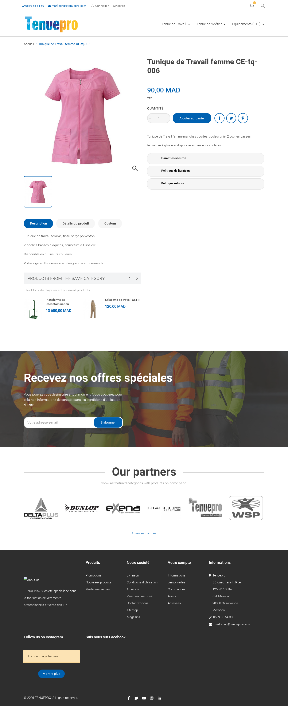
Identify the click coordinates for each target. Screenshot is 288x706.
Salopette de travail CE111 (123, 299)
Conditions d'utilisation (142, 582)
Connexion (102, 5)
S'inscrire (119, 5)
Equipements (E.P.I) (246, 24)
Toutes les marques (144, 533)
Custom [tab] (110, 223)
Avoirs (172, 596)
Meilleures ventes (98, 589)
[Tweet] (231, 118)
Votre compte (179, 562)
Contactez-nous (137, 603)
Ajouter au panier (192, 118)
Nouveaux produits (98, 582)
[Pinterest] (243, 118)
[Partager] (219, 118)
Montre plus (51, 674)
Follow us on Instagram (43, 637)
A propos (133, 589)
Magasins (133, 617)
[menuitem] (176, 24)
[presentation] (129, 278)
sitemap (132, 610)
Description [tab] (38, 223)
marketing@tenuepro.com (68, 5)
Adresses (174, 603)
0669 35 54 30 (34, 5)
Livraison (133, 575)
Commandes (177, 589)
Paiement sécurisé (139, 596)
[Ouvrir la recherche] (262, 5)
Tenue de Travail (174, 24)
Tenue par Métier (209, 24)
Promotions (93, 575)
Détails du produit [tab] (75, 223)
